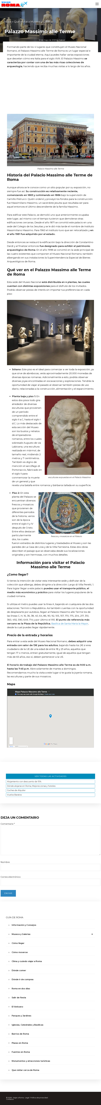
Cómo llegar (18, 943)
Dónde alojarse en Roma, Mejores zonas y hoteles (31, 786)
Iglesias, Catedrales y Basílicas (27, 1025)
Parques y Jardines (21, 1016)
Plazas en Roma (20, 1043)
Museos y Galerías (21, 934)
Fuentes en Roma (21, 1052)
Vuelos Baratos (14, 795)
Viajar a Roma (18, 1098)
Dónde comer (19, 970)
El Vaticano (17, 1007)
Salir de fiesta (19, 997)
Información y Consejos (24, 925)
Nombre (5, 862)
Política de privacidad (39, 1098)
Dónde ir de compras (23, 979)
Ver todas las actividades (51, 776)
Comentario (8, 824)
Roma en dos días (21, 988)
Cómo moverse (20, 952)
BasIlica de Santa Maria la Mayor (69, 623)
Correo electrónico (11, 877)
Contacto (10, 1099)
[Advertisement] (50, 94)
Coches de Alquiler (16, 790)
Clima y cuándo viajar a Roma (27, 961)
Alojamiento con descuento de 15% (24, 781)
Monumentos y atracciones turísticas (31, 1061)
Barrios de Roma (20, 1034)
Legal (27, 1098)
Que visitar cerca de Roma (25, 1070)
